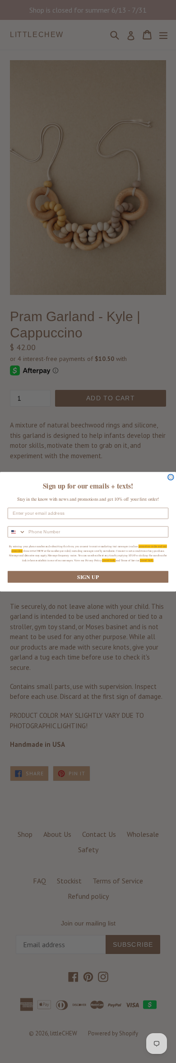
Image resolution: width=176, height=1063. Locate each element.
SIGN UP (87, 576)
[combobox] (17, 532)
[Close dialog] (171, 477)
